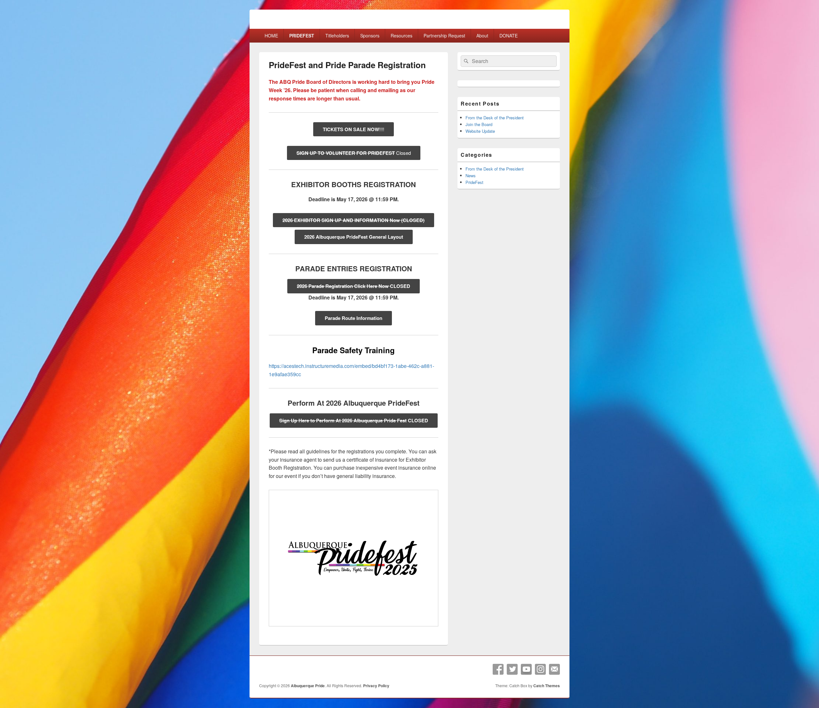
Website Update (480, 131)
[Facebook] (498, 669)
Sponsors (369, 35)
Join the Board (478, 124)
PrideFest (474, 182)
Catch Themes (546, 685)
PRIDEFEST (301, 35)
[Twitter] (512, 669)
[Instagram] (540, 669)
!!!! (353, 129)
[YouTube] (526, 669)
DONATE (508, 35)
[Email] (554, 669)
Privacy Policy (376, 685)
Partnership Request (444, 35)
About (482, 35)
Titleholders (337, 35)
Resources (401, 35)
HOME (271, 35)
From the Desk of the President (494, 118)
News (470, 175)
